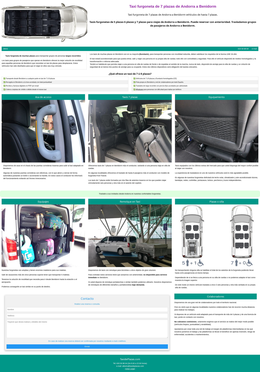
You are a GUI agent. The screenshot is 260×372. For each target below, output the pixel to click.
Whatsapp (139, 89)
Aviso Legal (130, 369)
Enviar (87, 346)
